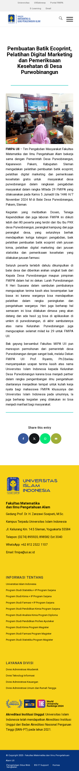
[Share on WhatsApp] (45, 438)
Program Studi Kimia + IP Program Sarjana (29, 596)
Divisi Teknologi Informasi (20, 675)
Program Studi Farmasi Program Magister (28, 633)
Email (48, 8)
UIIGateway (40, 3)
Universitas (24, 3)
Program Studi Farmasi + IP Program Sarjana (30, 602)
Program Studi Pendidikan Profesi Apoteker (30, 621)
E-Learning (35, 8)
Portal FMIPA (56, 3)
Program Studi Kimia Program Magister (27, 627)
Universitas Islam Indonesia (21, 584)
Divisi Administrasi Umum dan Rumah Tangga (31, 688)
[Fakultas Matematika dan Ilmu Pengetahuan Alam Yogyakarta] (33, 19)
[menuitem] (24, 3)
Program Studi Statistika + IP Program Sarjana (31, 590)
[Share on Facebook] (23, 438)
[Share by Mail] (56, 438)
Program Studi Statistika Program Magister (29, 639)
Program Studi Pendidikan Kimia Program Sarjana (33, 608)
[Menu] (68, 19)
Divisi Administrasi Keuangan (22, 681)
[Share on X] (34, 438)
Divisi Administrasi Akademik (22, 669)
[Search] (59, 19)
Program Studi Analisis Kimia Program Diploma (32, 615)
